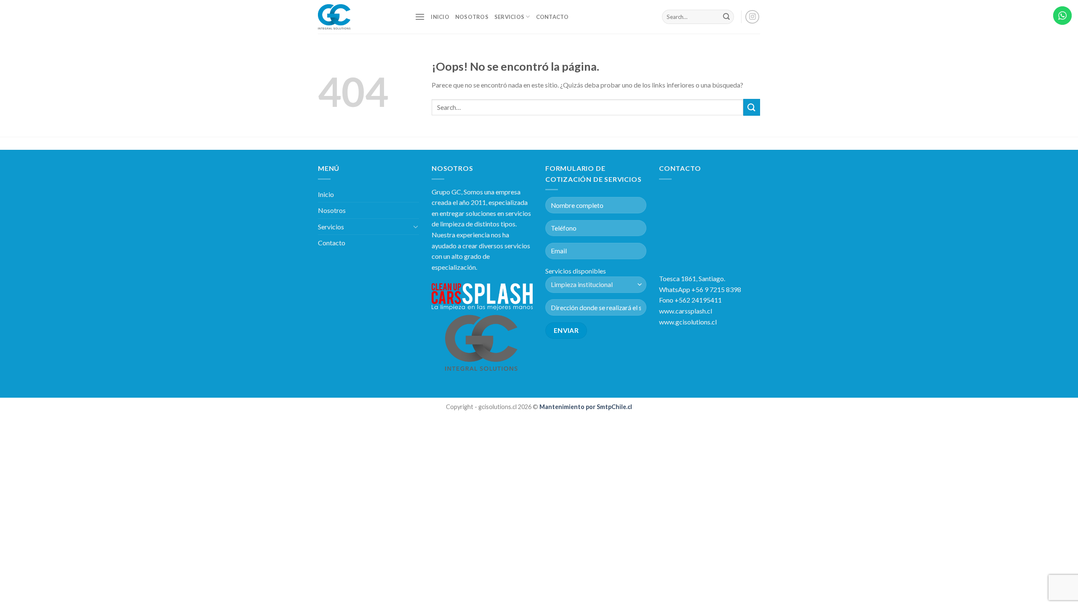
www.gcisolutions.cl (688, 322)
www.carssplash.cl (685, 311)
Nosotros (471, 16)
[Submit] (726, 17)
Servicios (509, 16)
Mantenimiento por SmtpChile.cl (585, 406)
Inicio (440, 16)
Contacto (552, 16)
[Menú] (420, 16)
